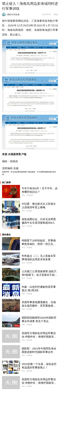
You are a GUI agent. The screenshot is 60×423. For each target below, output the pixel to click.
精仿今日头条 (13, 14)
